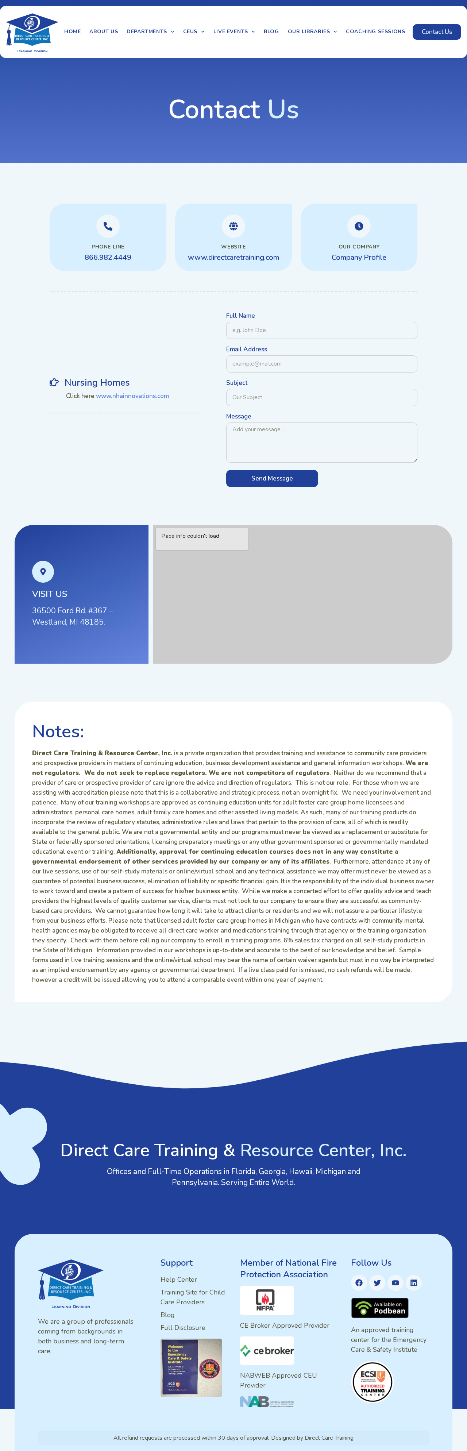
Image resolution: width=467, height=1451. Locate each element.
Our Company (359, 246)
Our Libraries (309, 31)
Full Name (240, 316)
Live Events (230, 31)
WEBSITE (233, 246)
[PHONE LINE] (108, 226)
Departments (147, 31)
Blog (271, 31)
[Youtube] (395, 1283)
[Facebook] (359, 1283)
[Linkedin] (414, 1283)
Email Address (246, 350)
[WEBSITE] (233, 226)
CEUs (190, 31)
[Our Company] (359, 226)
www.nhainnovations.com (131, 396)
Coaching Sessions (375, 31)
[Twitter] (377, 1283)
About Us (103, 31)
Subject (236, 383)
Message (238, 417)
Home (72, 31)
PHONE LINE (108, 246)
